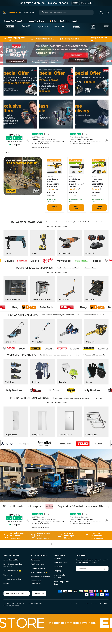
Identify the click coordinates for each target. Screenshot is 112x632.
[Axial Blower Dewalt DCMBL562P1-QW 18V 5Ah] (76, 166)
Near (71, 604)
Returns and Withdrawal (40, 577)
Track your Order (37, 564)
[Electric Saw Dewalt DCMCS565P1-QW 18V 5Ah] (54, 166)
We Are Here (9, 575)
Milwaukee (39, 260)
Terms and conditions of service (86, 604)
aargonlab (15, 606)
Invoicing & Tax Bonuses (60, 576)
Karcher (60, 348)
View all (7, 152)
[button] (107, 12)
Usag (39, 307)
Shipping (57, 571)
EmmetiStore (12, 604)
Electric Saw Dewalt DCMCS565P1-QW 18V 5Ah (53, 183)
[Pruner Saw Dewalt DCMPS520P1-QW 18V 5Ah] (99, 166)
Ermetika (26, 443)
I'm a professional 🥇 (39, 572)
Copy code (87, 3)
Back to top (56, 544)
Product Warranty (38, 568)
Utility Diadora (40, 390)
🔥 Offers (53, 21)
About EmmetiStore (12, 560)
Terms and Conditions (13, 579)
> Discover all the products (56, 226)
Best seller (64, 21)
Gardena (92, 348)
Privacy (6, 583)
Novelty (75, 21)
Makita (9, 260)
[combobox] (66, 12)
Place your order (60, 562)
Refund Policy (104, 604)
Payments (58, 566)
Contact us (35, 560)
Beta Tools (70, 307)
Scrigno (95, 443)
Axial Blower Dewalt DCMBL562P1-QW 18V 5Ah (76, 183)
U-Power (82, 390)
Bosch (99, 260)
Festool (71, 260)
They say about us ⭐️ (12, 571)
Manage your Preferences (36, 582)
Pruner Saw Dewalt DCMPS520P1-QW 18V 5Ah (98, 183)
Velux (59, 443)
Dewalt (5, 348)
